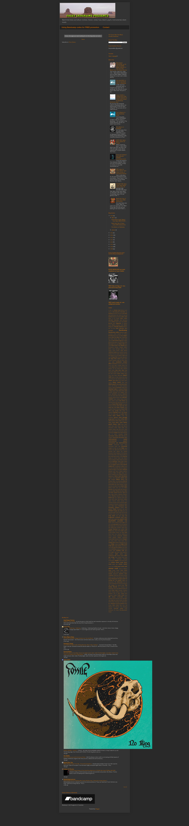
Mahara (121, 469)
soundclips (113, 549)
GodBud (114, 414)
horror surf (116, 430)
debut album (121, 370)
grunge (125, 417)
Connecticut (114, 363)
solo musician (119, 547)
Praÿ (126, 512)
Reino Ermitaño (117, 527)
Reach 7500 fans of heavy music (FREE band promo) (121, 200)
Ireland (110, 448)
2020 (111, 244)
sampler (117, 532)
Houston (125, 430)
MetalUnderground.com (69, 779)
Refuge (112, 527)
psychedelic (112, 521)
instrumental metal (118, 439)
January (114, 230)
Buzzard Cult (124, 348)
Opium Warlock (112, 500)
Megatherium (111, 476)
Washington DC (118, 601)
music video (124, 486)
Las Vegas (117, 459)
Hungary (116, 432)
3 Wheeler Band (116, 310)
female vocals (115, 400)
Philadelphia (111, 507)
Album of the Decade (114, 318)
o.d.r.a (115, 497)
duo (119, 392)
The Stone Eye (124, 583)
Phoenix (122, 507)
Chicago (113, 357)
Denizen (115, 373)
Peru (126, 505)
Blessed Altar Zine (68, 762)
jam (116, 449)
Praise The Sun (122, 512)
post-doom (111, 512)
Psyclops (117, 522)
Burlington (118, 348)
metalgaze (113, 479)
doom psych (112, 384)
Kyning (110, 458)
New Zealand (114, 492)
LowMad (122, 466)
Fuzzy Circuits (120, 407)
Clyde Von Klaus (120, 360)
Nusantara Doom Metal (122, 495)
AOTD (114, 323)
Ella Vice (110, 395)
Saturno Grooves (112, 535)
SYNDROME (111, 575)
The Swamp (111, 585)
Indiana (116, 435)
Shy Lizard (111, 540)
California (111, 352)
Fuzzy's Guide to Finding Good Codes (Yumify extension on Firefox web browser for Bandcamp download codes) (118, 98)
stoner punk (124, 566)
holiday (114, 429)
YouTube (110, 608)
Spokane (118, 555)
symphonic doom (123, 573)
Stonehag (125, 558)
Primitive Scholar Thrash (114, 514)
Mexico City (124, 479)
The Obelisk (67, 756)
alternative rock (118, 320)
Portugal (115, 510)
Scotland (125, 535)
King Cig (121, 454)
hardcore (113, 420)
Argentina (118, 323)
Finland (123, 400)
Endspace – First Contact (69, 621)
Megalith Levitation (123, 474)
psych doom (111, 519)
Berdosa (110, 337)
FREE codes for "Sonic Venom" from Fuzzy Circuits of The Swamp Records (121, 171)
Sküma (115, 540)
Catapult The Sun (112, 353)
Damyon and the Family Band (116, 368)
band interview (120, 328)
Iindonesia (121, 434)
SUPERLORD (111, 572)
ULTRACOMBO (120, 596)
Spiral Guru (123, 554)
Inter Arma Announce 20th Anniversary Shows (75, 757)
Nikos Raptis (111, 494)
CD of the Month (118, 355)
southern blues (124, 549)
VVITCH (110, 601)
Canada (115, 352)
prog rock (124, 515)
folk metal (117, 402)
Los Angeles (113, 464)
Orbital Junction (120, 500)
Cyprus (113, 367)
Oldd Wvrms (120, 499)
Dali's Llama (120, 367)
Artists (110, 325)
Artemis (125, 323)
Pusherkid (125, 524)
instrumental (115, 437)
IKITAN (125, 434)
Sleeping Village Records (120, 542)
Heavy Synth (114, 426)
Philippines (117, 507)
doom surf (111, 385)
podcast (110, 509)
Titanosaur (120, 590)
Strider (118, 570)
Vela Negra (125, 598)
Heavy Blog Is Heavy (69, 637)
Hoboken (110, 429)
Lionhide (110, 462)
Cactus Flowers (116, 350)
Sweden (110, 573)
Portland (111, 510)
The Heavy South (121, 578)
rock (126, 529)
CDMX (123, 355)
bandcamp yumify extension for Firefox (118, 334)
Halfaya (122, 419)
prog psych (118, 515)
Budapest (121, 347)
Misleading (120, 481)
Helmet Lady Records (122, 426)
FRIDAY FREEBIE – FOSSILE (70, 750)
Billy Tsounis (121, 338)
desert (122, 373)
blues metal (124, 342)
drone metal (124, 390)
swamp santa (119, 572)
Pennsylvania (121, 505)
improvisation (111, 435)
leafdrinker (114, 461)
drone (114, 390)
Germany (115, 412)
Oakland (119, 497)
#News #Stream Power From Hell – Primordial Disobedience (78, 763)
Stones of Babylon (123, 568)
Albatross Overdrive (117, 316)
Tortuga (113, 591)
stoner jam (115, 564)
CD (124, 353)
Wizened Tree (119, 606)
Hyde (119, 432)
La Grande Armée (116, 458)
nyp (113, 497)
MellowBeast (124, 476)
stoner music (111, 566)
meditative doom (115, 474)
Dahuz (116, 367)
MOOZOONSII (111, 484)
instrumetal (124, 446)
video (110, 600)
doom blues (115, 380)
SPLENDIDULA (111, 555)
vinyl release (116, 600)
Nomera (116, 494)
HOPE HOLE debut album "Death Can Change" (121, 141)
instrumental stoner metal (120, 444)
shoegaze (125, 539)
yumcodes (116, 608)
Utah (114, 598)
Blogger (98, 809)
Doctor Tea (124, 378)
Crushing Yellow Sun (122, 365)
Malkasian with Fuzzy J (114, 471)
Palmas (118, 502)
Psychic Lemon (112, 522)
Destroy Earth (122, 377)
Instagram (110, 437)
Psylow (120, 522)
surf (115, 572)
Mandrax (125, 471)
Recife (121, 525)
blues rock (121, 344)
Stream (113, 570)
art (122, 323)
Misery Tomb (115, 481)
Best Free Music (115, 337)
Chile (116, 357)
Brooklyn (116, 347)
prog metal (112, 515)
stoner (117, 560)
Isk (117, 448)
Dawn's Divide (111, 370)
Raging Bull (113, 525)
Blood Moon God (116, 342)
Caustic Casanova (120, 353)
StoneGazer (119, 558)
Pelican (116, 505)
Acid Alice (115, 313)
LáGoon (110, 459)
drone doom (118, 390)
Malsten (121, 471)
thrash (110, 590)
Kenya (112, 454)
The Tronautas (121, 586)
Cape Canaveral (120, 352)
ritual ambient (121, 529)
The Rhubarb (114, 583)
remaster (110, 529)
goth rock (118, 414)
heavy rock (116, 424)
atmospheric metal (119, 325)
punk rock (121, 524)
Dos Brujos (118, 387)
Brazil (122, 345)
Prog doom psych (123, 514)
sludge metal (123, 544)
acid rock (111, 315)
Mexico (118, 479)
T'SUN (114, 575)
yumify (121, 608)
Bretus (126, 345)
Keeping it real (120, 453)
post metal (120, 510)
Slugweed (119, 545)
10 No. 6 (110, 310)
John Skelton (117, 451)
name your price (120, 487)
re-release (118, 525)
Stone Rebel (112, 558)
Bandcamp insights (123, 332)
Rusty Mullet (115, 530)
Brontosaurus (111, 347)
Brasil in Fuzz (118, 345)
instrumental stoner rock (114, 446)
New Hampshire (124, 489)
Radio (110, 525)
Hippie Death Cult (122, 427)
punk (123, 522)
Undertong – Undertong (75, 628)
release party (124, 527)
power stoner (116, 512)
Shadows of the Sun (119, 539)
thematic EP (124, 588)
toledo (110, 591)
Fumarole (114, 405)
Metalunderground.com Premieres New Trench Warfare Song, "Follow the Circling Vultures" (85, 780)
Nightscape (125, 492)
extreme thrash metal (117, 397)
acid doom (120, 313)
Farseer (125, 399)
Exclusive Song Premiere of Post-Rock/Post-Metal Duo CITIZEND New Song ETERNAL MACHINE (92, 770)
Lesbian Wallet (124, 461)
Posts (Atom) (72, 42)
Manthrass (111, 472)
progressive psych (119, 517)
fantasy (122, 399)
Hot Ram (121, 430)
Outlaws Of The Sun (69, 769)
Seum (113, 539)
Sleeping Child (112, 542)
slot (126, 542)
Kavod (115, 453)
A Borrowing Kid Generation (118, 311)
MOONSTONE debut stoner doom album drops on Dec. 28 (121, 185)
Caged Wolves (123, 350)
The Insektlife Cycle (120, 580)
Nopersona (120, 494)
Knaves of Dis (119, 456)
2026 (111, 215)
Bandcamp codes (114, 332)
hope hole (118, 429)
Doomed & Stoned (118, 385)
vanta (121, 598)
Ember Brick (115, 395)
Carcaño (125, 352)
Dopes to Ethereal (112, 387)
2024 (111, 235)
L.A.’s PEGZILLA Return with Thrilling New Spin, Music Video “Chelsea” (81, 645)
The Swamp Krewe (119, 585)
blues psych (111, 344)
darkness (125, 368)
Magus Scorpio (116, 469)
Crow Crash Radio (113, 365)
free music (119, 404)
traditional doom (119, 591)
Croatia (125, 363)
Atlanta (113, 325)
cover (123, 363)
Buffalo (125, 347)
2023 (111, 237)
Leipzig (119, 461)
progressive (111, 517)
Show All (125, 787)
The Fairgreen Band (120, 577)
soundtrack (118, 549)
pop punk (125, 509)
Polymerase (119, 509)
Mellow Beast (118, 476)
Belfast (122, 335)
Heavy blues (118, 420)
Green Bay (124, 415)
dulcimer (110, 392)
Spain (116, 554)
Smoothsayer (124, 545)
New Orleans (116, 491)
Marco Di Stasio (117, 473)
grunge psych (112, 419)
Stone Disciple (118, 557)
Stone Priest (124, 557)
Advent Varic (115, 315)
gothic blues (124, 414)
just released (124, 451)
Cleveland (114, 360)
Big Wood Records (113, 338)
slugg (116, 545)
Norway (114, 496)
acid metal (124, 313)
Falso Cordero (117, 399)
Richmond (115, 529)
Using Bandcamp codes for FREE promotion (80, 27)
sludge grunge (117, 544)
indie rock (121, 435)
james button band (121, 449)
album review (123, 318)
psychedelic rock (122, 521)
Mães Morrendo (119, 467)
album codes (124, 316)
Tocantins (125, 590)
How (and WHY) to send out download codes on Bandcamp (121, 82)
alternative (111, 320)
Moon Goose (111, 482)
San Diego (122, 532)
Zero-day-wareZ (123, 610)
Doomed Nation (68, 651)
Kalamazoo (111, 453)
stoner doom (115, 562)
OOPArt (125, 499)
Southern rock (120, 550)
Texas (117, 575)
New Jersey (111, 491)
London (121, 463)
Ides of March (113, 434)
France (113, 404)
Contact (106, 27)
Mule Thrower (118, 486)
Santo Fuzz (114, 534)
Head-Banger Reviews (69, 620)
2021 (111, 242)
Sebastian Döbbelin (117, 537)
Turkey (118, 595)
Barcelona (111, 335)
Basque (114, 335)
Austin (112, 326)
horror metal (124, 429)
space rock (113, 552)
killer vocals (116, 454)
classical (110, 360)
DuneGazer (115, 392)
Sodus (110, 547)
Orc (126, 500)
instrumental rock (113, 443)
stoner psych (117, 566)
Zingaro (110, 611)
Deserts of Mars (115, 377)
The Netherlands (118, 582)
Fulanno (110, 405)
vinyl (112, 600)
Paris (113, 505)
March (113, 217)
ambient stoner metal (119, 321)
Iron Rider (114, 448)
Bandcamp (123, 330)
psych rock (123, 519)
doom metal (117, 382)
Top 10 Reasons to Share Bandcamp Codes (120, 114)
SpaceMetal (111, 553)
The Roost (119, 583)
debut (116, 370)
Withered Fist (112, 606)
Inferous (125, 435)
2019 (111, 246)
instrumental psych (118, 441)
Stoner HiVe (67, 626)
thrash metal (115, 590)
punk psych (116, 524)
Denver (118, 373)
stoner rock (113, 568)
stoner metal (123, 564)
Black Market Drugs (117, 340)
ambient (113, 321)
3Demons (123, 310)
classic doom (124, 358)
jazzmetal (110, 451)
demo (115, 372)
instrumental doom (123, 437)
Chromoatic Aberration (122, 357)
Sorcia (110, 549)
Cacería (110, 350)
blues (121, 342)
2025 (111, 232)
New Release (122, 491)
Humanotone (111, 432)
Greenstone (111, 417)
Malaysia (125, 469)
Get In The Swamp (122, 412)
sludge (112, 544)
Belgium (125, 335)
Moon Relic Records (118, 482)
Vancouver (117, 598)
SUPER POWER (123, 570)
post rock (125, 510)
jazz (126, 449)
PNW (126, 507)
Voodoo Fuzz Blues (123, 600)
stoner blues (121, 560)
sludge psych (111, 545)
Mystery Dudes (112, 487)
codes (113, 362)
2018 (111, 249)
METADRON (118, 477)
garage (113, 410)
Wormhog (125, 606)
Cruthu (110, 367)
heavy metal (119, 422)
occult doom (124, 497)
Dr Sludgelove (120, 389)
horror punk (111, 430)
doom (110, 380)
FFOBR (120, 400)
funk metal (119, 405)
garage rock (118, 410)
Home (83, 39)
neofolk (118, 489)
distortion (120, 378)
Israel (120, 448)
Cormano (119, 363)
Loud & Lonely (119, 464)
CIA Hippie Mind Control (114, 358)
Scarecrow (119, 535)
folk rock (122, 402)
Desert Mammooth (118, 375)
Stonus (110, 570)
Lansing (113, 459)
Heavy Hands (112, 422)
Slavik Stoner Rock (122, 540)
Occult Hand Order (113, 499)
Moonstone (124, 482)
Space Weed (119, 552)
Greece (118, 415)
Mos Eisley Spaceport (119, 484)
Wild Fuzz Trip (123, 605)
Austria (121, 326)
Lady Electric (124, 458)
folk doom (113, 402)
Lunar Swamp (113, 467)
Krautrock (125, 456)
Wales (113, 601)
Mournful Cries (112, 486)
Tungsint (115, 595)
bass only (118, 335)
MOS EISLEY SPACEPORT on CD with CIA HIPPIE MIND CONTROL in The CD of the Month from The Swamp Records (118, 66)
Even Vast (125, 395)
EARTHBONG (114, 394)
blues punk (116, 343)
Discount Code (114, 378)
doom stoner (124, 384)
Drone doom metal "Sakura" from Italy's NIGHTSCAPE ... (119, 220)
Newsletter (120, 492)
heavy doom (124, 420)
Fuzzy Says (118, 409)
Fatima (110, 400)
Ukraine (113, 597)
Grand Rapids (112, 415)
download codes (113, 389)
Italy (122, 448)
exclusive (110, 397)
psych (126, 517)
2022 (111, 239)
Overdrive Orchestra (113, 502)
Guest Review (117, 419)
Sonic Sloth (124, 547)
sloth (110, 544)
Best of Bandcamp (123, 337)
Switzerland (115, 573)
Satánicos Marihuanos (122, 534)
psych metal (117, 519)
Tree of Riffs (117, 593)
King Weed (113, 456)
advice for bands (122, 315)
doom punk (118, 384)
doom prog (124, 382)
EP (121, 395)
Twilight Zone (124, 595)
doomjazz (125, 385)
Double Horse (124, 387)
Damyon (125, 367)
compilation (119, 362)
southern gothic (112, 550)
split (115, 555)
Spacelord (125, 552)
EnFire (119, 395)
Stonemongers (111, 560)
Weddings (118, 603)
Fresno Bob (125, 404)
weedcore (122, 603)
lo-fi (118, 462)
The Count (121, 575)
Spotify (122, 555)
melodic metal (112, 477)
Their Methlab (119, 588)
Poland (114, 509)
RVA (119, 530)
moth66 (125, 484)
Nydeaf (110, 497)
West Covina (116, 605)
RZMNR (122, 530)
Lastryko (121, 459)
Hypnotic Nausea (123, 432)
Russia (110, 530)
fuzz (123, 405)
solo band (113, 547)
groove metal (118, 417)
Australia (116, 326)
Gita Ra (110, 414)
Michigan (110, 481)
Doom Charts (121, 380)
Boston (112, 345)
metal (122, 477)
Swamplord (124, 572)
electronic (125, 394)
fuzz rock (114, 407)
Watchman (113, 603)
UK (109, 597)
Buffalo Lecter (112, 348)
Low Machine (117, 466)
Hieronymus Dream (113, 427)
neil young (114, 489)
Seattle (110, 537)
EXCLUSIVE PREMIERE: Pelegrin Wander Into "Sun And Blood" (78, 638)
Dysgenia (122, 392)
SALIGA (113, 532)
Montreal (125, 481)
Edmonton (120, 394)
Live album (114, 463)
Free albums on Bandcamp (120, 127)
